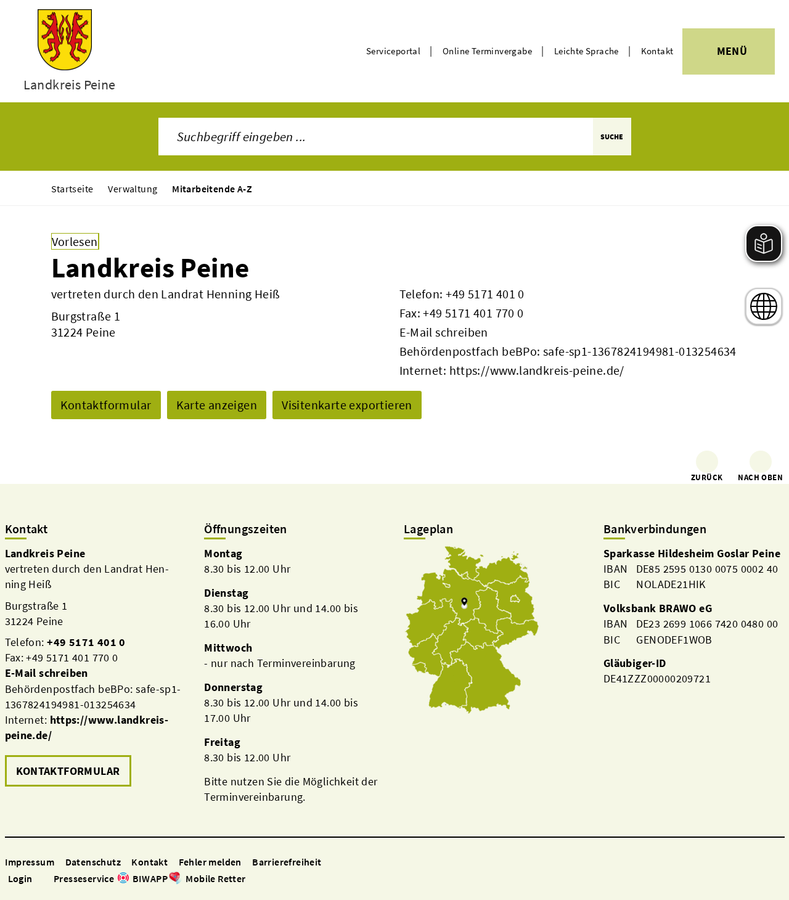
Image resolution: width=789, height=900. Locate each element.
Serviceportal (393, 51)
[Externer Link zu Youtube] (282, 879)
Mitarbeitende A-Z (212, 188)
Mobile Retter (215, 878)
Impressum (30, 862)
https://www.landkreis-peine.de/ (536, 370)
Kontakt (657, 51)
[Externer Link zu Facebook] (252, 879)
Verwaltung (132, 188)
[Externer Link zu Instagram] (267, 879)
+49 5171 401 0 (485, 293)
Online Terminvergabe (487, 51)
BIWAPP (150, 878)
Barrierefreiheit (286, 862)
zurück (706, 477)
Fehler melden (210, 862)
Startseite (72, 188)
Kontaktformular (106, 404)
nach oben (760, 477)
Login (20, 878)
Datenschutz (93, 862)
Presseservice (84, 878)
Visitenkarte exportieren (347, 404)
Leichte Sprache (586, 51)
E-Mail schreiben (443, 332)
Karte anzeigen (217, 404)
